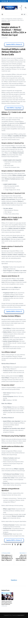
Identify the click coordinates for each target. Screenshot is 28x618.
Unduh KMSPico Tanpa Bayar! (14, 107)
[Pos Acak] (22, 14)
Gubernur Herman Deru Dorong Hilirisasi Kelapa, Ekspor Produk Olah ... (7, 603)
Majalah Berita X (20, 615)
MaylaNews (14, 580)
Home (3, 18)
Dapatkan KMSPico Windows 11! (14, 44)
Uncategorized (8, 18)
